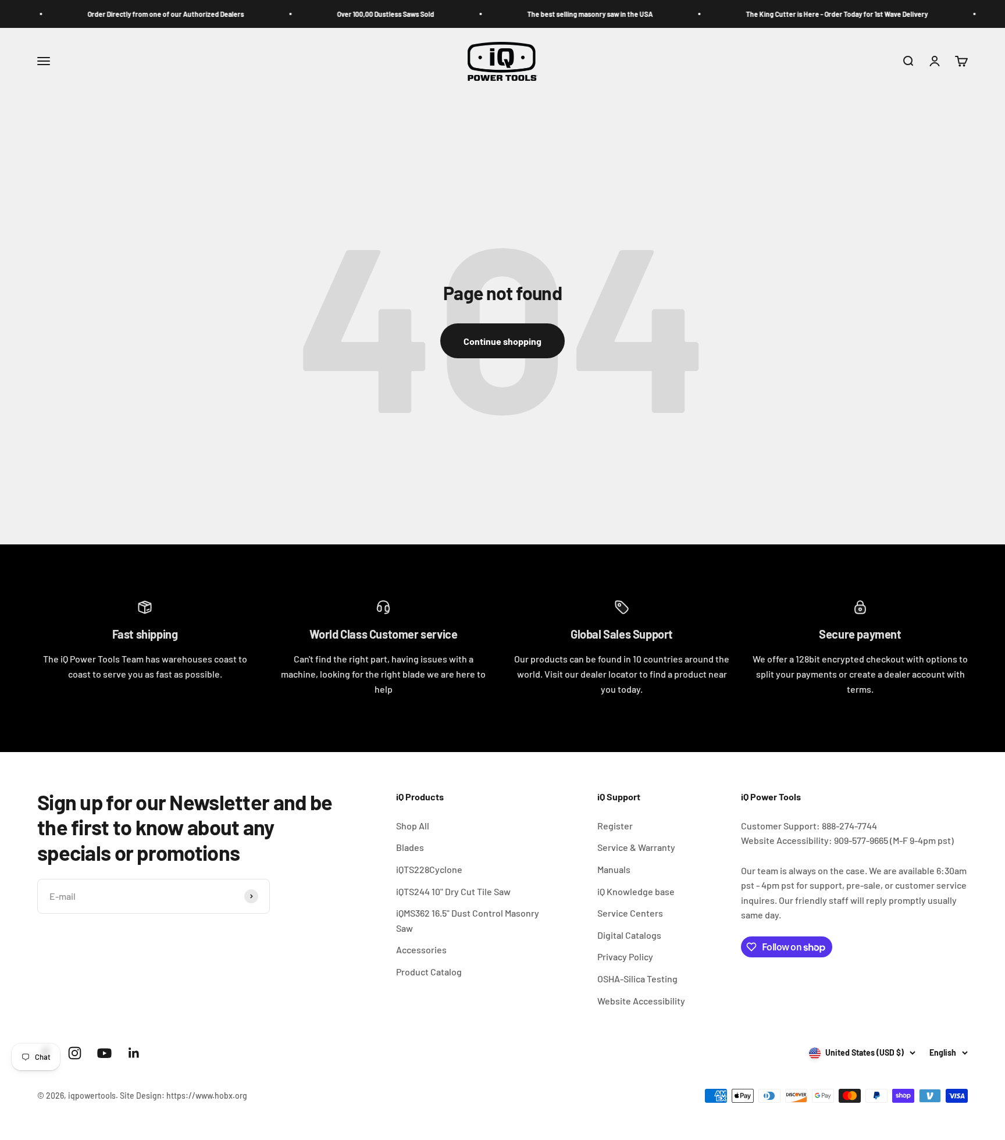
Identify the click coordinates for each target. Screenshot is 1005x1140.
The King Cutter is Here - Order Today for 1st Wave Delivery (811, 14)
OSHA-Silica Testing (637, 978)
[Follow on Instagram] (75, 1053)
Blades (410, 847)
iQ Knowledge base (636, 891)
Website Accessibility (641, 1000)
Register (615, 825)
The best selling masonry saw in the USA (564, 14)
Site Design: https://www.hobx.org (183, 1095)
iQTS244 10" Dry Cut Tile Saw (453, 891)
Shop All (412, 825)
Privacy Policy (625, 956)
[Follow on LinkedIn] (134, 1053)
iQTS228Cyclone (429, 869)
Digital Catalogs (629, 934)
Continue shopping (502, 341)
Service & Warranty (636, 847)
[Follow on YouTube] (104, 1053)
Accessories (421, 949)
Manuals (613, 869)
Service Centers (630, 912)
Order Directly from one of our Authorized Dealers (140, 14)
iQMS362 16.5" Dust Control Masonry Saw (467, 920)
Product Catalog (429, 971)
